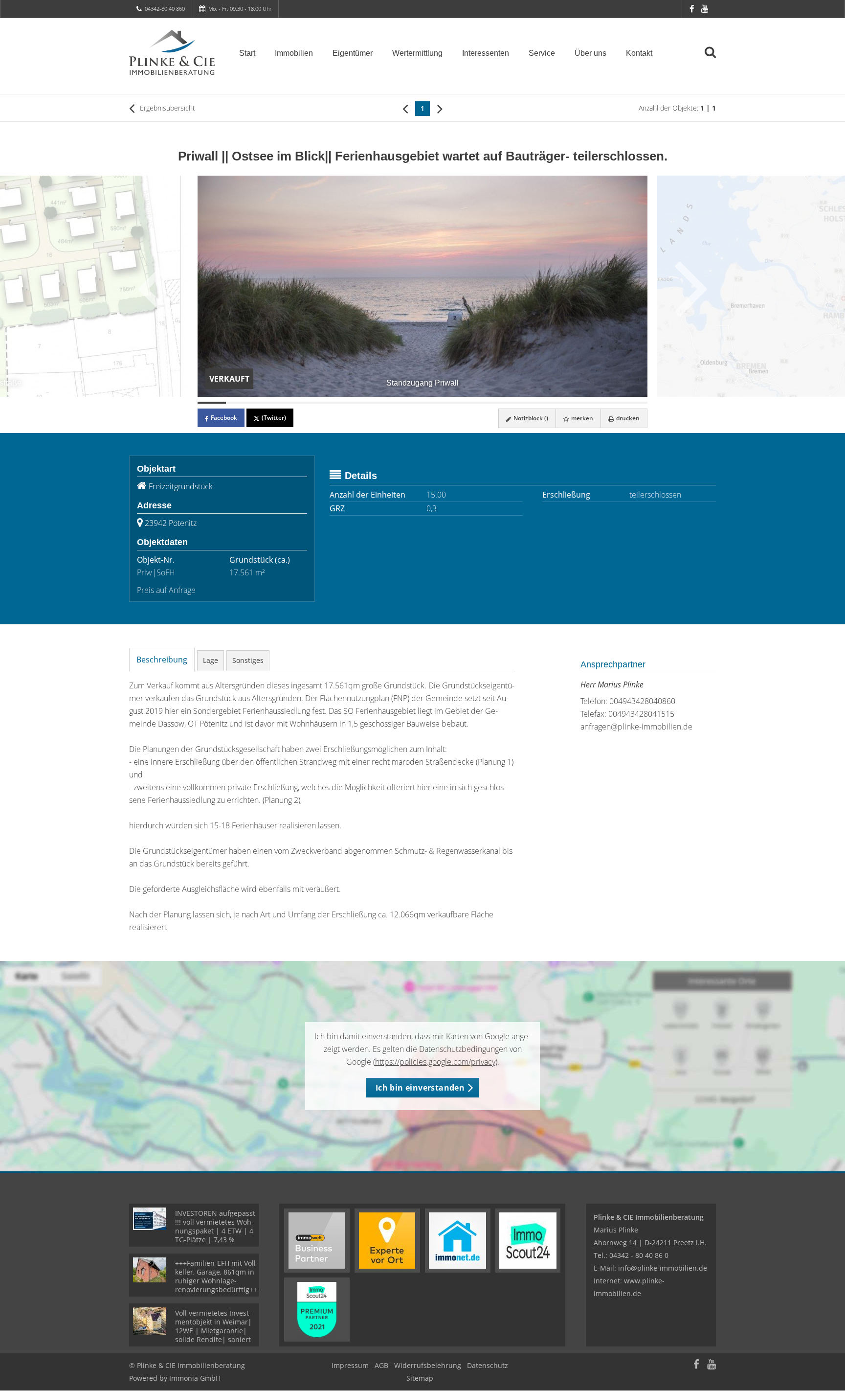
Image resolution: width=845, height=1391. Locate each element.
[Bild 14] (577, 403)
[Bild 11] (493, 403)
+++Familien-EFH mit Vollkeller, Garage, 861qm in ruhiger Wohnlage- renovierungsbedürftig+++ (218, 1276)
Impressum (350, 1365)
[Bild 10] (465, 403)
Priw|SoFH (156, 572)
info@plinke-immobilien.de (662, 1268)
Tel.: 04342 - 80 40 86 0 (631, 1255)
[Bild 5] (324, 403)
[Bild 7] (380, 403)
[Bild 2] (240, 403)
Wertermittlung (417, 53)
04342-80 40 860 (165, 8)
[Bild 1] (212, 403)
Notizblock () (530, 418)
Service (542, 53)
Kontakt (639, 53)
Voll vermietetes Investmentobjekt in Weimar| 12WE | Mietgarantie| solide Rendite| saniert (213, 1326)
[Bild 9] (436, 403)
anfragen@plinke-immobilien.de (636, 726)
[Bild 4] (296, 403)
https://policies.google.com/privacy (435, 1061)
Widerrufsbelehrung (427, 1365)
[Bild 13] (549, 403)
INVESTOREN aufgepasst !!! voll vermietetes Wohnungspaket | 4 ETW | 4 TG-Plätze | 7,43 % (215, 1226)
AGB (381, 1365)
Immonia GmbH (195, 1378)
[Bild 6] (352, 403)
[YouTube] (704, 8)
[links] (405, 108)
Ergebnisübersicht (166, 108)
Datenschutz (487, 1365)
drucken (627, 418)
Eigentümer (353, 53)
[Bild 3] (268, 403)
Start (247, 53)
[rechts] (440, 108)
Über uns (590, 53)
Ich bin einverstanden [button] (420, 1087)
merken (581, 418)
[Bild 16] (634, 403)
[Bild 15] (605, 403)
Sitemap (419, 1378)
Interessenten (485, 53)
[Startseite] (172, 52)
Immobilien (294, 53)
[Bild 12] (521, 403)
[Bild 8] (409, 403)
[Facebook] (691, 8)
